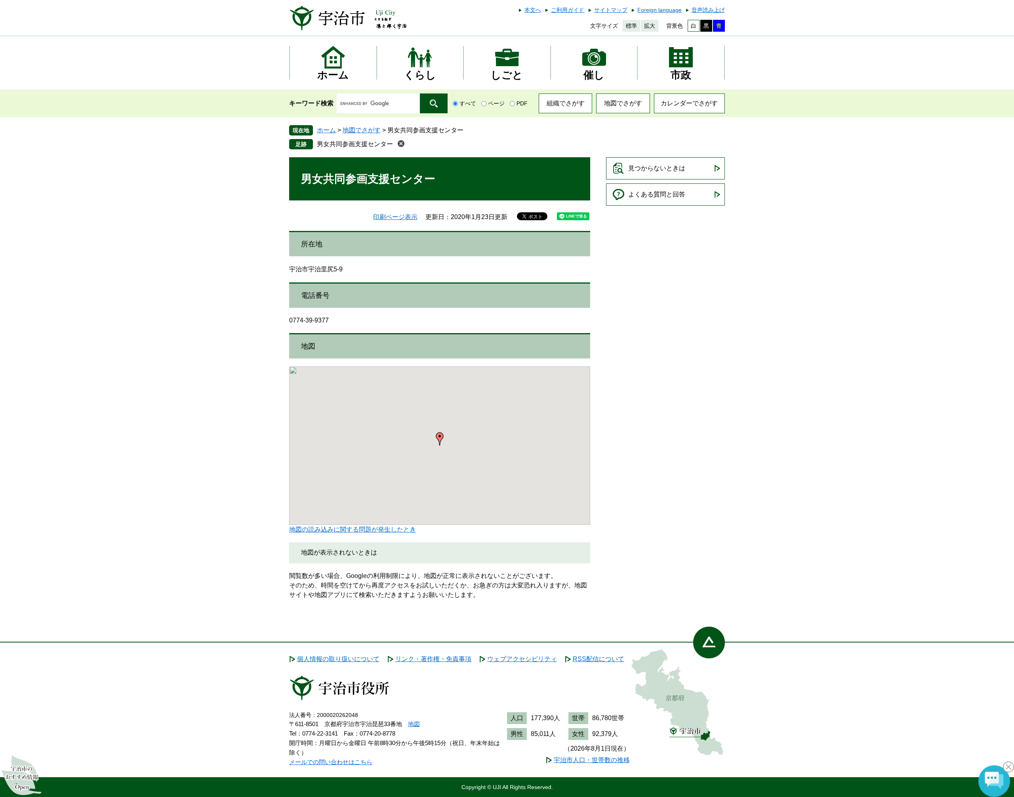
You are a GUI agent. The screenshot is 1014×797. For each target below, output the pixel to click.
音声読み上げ (708, 10)
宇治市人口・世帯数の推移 (592, 760)
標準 (631, 26)
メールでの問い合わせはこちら (330, 762)
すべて (467, 103)
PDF (522, 103)
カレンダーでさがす (689, 103)
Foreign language (659, 10)
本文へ (532, 10)
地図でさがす (623, 103)
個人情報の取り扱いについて (338, 659)
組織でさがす (566, 103)
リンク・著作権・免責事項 (433, 659)
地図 (414, 724)
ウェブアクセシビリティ (522, 659)
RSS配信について (598, 659)
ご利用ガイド (567, 10)
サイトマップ (610, 10)
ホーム (326, 130)
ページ (496, 103)
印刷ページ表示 (395, 217)
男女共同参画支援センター (355, 144)
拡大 (649, 26)
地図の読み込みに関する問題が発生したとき (352, 529)
